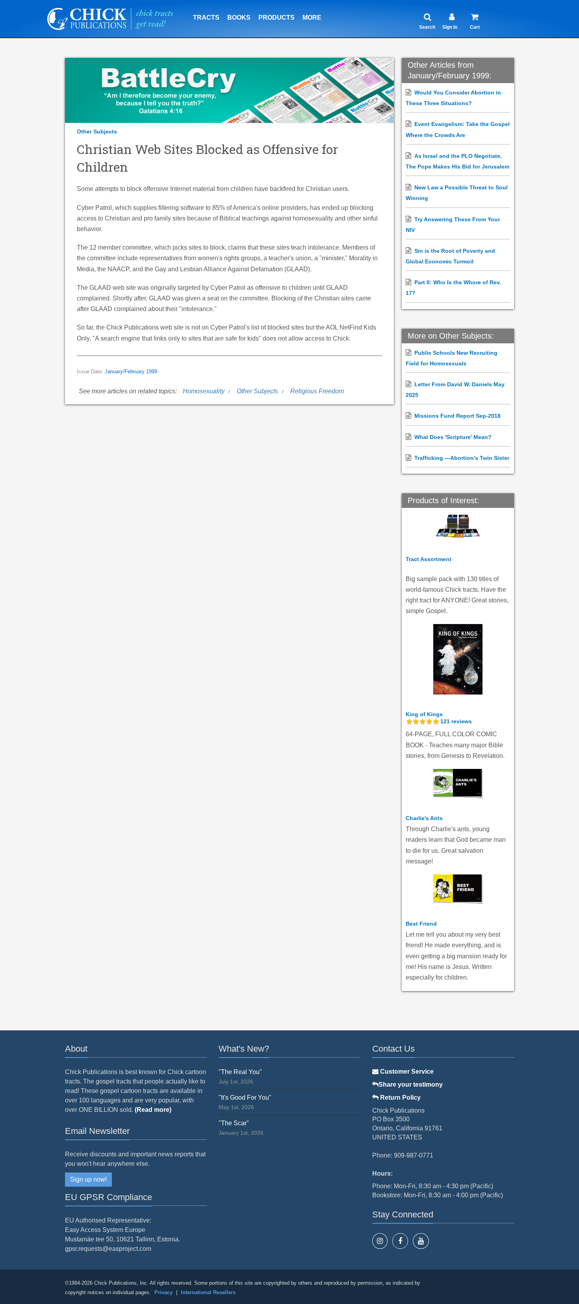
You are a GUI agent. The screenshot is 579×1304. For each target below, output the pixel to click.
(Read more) (153, 1109)
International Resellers (208, 1292)
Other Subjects (97, 131)
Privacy (163, 1292)
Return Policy (400, 1097)
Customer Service (406, 1071)
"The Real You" (240, 1072)
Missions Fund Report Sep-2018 (457, 416)
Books (239, 17)
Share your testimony (411, 1084)
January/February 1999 (131, 371)
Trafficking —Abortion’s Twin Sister (461, 458)
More (311, 17)
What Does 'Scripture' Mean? (453, 437)
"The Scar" (234, 1123)
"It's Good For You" (245, 1097)
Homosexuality (204, 391)
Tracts (206, 17)
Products (276, 17)
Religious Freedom (317, 391)
